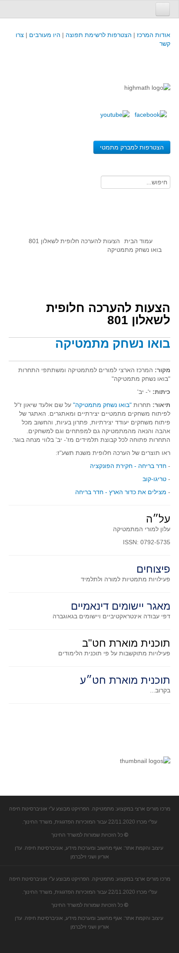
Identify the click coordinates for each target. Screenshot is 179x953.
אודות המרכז (153, 34)
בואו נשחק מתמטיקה (112, 343)
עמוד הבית (138, 240)
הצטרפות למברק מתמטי (132, 147)
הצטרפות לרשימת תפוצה (98, 34)
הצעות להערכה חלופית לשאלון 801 (74, 240)
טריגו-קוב (154, 478)
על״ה (158, 519)
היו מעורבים (44, 34)
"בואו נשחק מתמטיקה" (102, 404)
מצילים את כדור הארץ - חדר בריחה (120, 491)
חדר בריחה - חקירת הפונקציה (128, 465)
